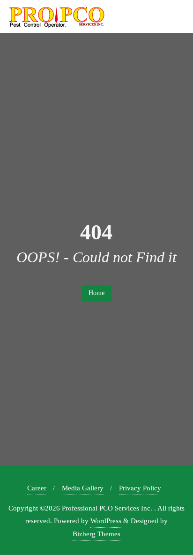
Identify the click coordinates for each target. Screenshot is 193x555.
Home (96, 292)
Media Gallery (83, 488)
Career (36, 488)
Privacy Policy (140, 488)
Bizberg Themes (96, 534)
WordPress (105, 521)
